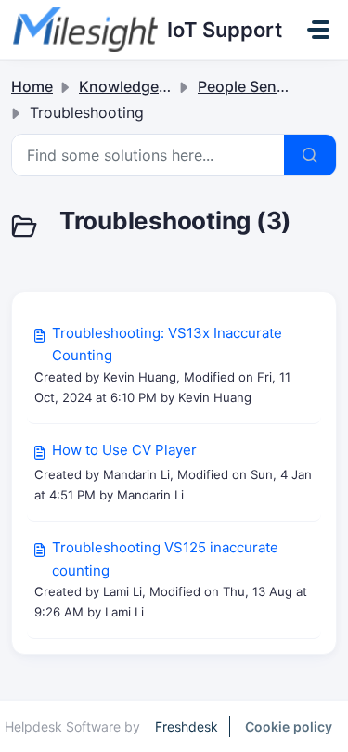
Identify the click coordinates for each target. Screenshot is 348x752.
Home (32, 86)
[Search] (310, 155)
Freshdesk (186, 726)
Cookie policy (289, 726)
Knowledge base (138, 86)
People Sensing (252, 86)
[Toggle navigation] (318, 29)
